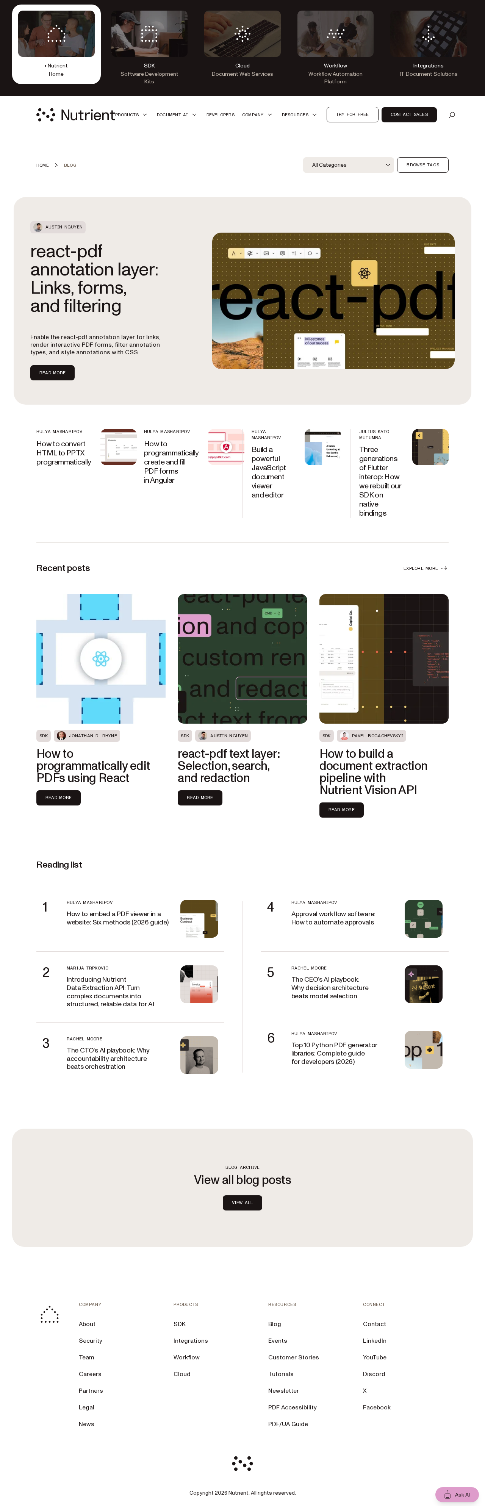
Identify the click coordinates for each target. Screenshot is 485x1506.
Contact (374, 1324)
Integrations (191, 1341)
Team (86, 1357)
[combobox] (348, 165)
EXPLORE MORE (421, 568)
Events (277, 1341)
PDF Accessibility (292, 1407)
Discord (374, 1374)
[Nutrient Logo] (75, 115)
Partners (91, 1391)
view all (242, 1202)
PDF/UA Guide (288, 1424)
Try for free (352, 114)
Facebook (377, 1407)
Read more (52, 373)
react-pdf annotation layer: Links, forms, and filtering (94, 279)
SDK (180, 1324)
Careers (90, 1374)
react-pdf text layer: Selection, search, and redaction (229, 766)
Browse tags (423, 165)
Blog (274, 1324)
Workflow (187, 1357)
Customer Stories (293, 1357)
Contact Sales (409, 114)
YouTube (374, 1357)
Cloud (182, 1374)
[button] (132, 114)
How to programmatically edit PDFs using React (93, 766)
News (86, 1424)
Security (90, 1341)
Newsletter (283, 1391)
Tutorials (281, 1374)
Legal (86, 1407)
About (87, 1324)
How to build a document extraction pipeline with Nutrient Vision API (373, 772)
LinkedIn (374, 1341)
